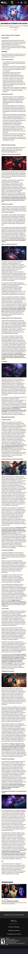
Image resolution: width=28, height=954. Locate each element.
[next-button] (25, 909)
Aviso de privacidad (14, 926)
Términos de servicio (14, 930)
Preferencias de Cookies (14, 934)
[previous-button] (23, 909)
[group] (14, 895)
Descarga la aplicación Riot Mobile (14, 914)
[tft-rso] (12, 2)
